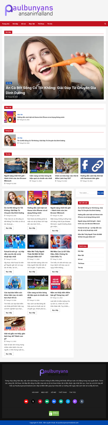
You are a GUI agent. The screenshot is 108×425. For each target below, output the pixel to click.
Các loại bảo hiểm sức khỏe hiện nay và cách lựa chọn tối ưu (13, 295)
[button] (105, 23)
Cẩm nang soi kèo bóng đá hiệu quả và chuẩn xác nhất (37, 295)
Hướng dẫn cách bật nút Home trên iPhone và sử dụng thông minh (10, 117)
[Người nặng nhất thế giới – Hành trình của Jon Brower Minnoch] (16, 165)
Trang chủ (5, 24)
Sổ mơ (23, 24)
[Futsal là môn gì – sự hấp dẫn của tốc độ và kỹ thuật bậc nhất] (14, 242)
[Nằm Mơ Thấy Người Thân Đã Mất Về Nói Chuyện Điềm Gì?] (38, 242)
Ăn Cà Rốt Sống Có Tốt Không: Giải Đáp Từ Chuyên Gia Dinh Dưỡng (10, 140)
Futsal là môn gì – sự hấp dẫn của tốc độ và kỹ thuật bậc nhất (14, 254)
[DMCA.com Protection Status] (54, 413)
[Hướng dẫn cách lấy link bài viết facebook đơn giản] (92, 165)
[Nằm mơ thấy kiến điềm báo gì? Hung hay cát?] (61, 283)
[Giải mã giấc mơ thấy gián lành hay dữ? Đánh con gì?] (14, 324)
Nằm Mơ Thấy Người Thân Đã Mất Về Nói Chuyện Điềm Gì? (35, 254)
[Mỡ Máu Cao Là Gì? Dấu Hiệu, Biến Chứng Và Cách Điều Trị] (61, 242)
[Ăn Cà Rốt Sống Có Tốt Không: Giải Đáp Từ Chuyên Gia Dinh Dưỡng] (54, 67)
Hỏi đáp (15, 24)
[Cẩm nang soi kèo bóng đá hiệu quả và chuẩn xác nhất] (41, 165)
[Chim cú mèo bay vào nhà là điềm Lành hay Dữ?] (66, 165)
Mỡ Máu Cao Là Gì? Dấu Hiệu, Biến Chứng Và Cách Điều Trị (60, 254)
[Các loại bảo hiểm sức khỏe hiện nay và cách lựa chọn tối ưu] (14, 283)
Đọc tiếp (10, 228)
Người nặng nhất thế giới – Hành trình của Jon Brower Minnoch (15, 178)
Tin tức (49, 24)
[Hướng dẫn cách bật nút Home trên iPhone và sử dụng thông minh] (38, 198)
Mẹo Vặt (32, 24)
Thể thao (41, 24)
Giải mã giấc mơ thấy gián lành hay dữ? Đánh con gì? (14, 336)
